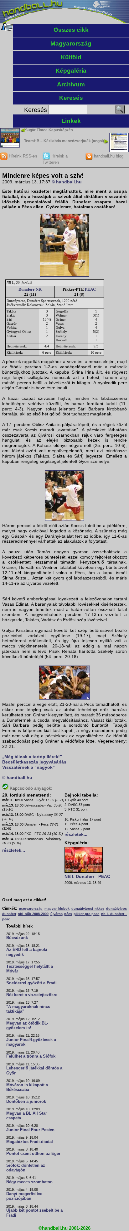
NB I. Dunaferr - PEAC (87, 876)
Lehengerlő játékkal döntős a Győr (34, 1070)
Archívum (71, 84)
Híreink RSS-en (22, 156)
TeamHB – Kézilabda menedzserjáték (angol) (64, 141)
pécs (68, 914)
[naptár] (7, 29)
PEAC (90, 289)
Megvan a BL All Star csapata (26, 1115)
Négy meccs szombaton (29, 1182)
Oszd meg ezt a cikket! (24, 900)
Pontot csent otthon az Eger (33, 1153)
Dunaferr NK (30, 289)
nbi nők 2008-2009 (33, 914)
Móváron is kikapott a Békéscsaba (27, 1087)
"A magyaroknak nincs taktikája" (28, 1009)
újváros (56, 914)
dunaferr (9, 914)
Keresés (71, 98)
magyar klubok (57, 908)
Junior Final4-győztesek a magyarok (31, 1042)
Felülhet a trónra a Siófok (30, 1056)
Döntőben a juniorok (26, 1101)
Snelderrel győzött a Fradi (31, 983)
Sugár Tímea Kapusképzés (49, 130)
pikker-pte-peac (86, 914)
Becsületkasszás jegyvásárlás (34, 761)
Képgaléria (70, 70)
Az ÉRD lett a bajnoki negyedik (26, 952)
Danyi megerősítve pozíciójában (24, 1196)
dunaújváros (116, 908)
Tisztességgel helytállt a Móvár (29, 968)
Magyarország (70, 43)
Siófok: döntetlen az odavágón (25, 1167)
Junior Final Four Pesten (30, 1130)
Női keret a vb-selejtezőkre (31, 995)
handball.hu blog (108, 156)
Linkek (71, 121)
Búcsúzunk (17, 938)
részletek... (13, 850)
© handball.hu (67, 181)
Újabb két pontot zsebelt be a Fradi (34, 1212)
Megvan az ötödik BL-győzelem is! (27, 1025)
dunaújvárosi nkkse (87, 908)
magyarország (31, 908)
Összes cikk (71, 30)
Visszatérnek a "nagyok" (28, 767)
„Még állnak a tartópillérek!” (32, 756)
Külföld (71, 57)
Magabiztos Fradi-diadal (29, 1142)
